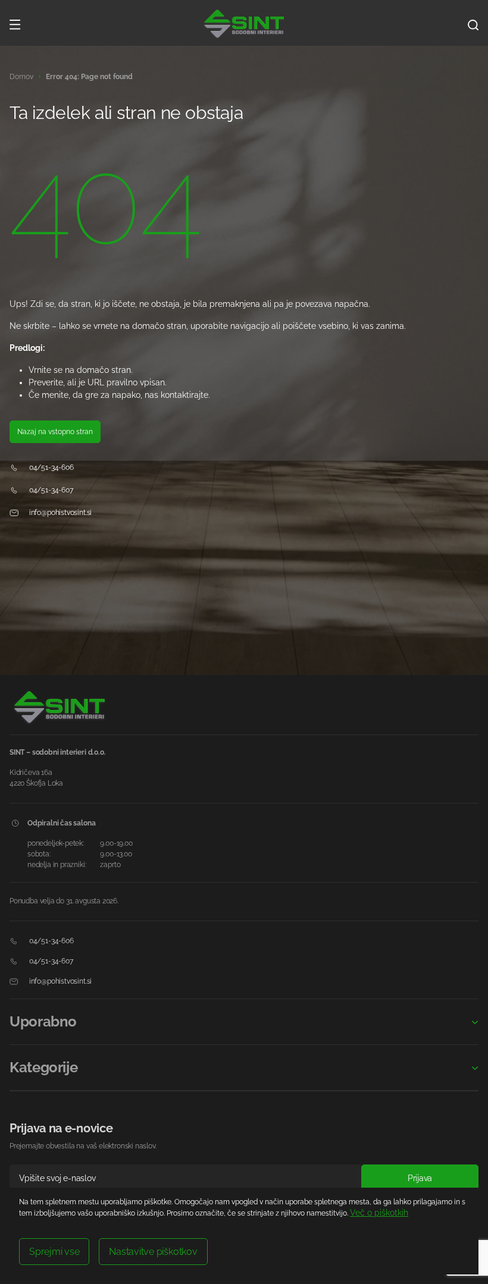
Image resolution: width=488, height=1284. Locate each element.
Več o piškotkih (379, 1212)
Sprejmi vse (54, 1251)
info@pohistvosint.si (59, 512)
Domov (21, 77)
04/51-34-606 (50, 467)
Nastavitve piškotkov (153, 1251)
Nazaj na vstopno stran (55, 432)
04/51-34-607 (50, 490)
